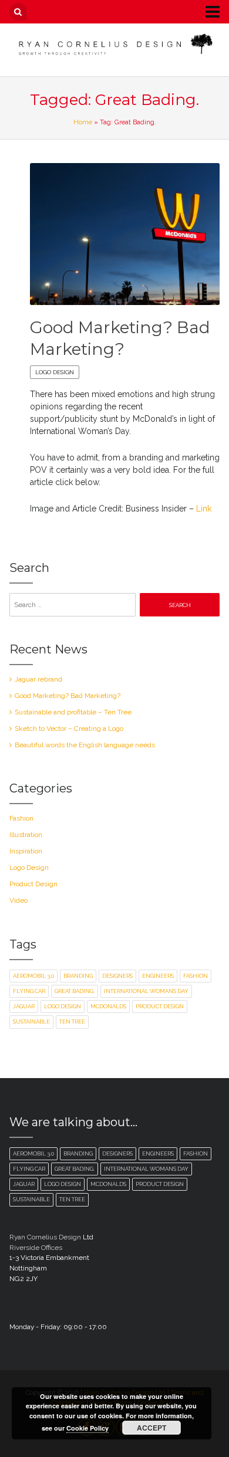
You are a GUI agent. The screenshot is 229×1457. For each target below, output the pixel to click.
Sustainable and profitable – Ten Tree (73, 712)
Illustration (25, 835)
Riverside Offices (35, 1247)
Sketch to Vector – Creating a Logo (69, 728)
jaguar (24, 1006)
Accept (151, 1427)
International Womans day (146, 991)
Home (82, 122)
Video (18, 900)
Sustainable (31, 1021)
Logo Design (54, 372)
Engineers (158, 976)
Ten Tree (72, 1021)
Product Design (33, 884)
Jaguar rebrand (38, 679)
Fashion (21, 818)
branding (78, 976)
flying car (29, 991)
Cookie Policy (87, 1428)
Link (203, 508)
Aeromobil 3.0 (33, 976)
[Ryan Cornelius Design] (114, 44)
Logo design (62, 1006)
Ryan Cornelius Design (45, 1237)
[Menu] (204, 11)
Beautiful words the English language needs (85, 745)
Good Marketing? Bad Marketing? (67, 696)
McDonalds (108, 1006)
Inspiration (25, 851)
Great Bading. (75, 991)
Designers (117, 976)
